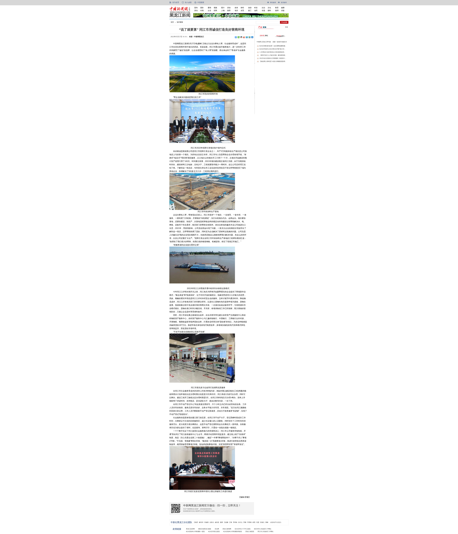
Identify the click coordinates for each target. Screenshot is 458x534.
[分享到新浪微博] (244, 37)
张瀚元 (262, 522)
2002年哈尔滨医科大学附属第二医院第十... (272, 58)
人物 (223, 10)
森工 (250, 10)
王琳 (230, 522)
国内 (196, 8)
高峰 (266, 522)
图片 (223, 8)
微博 (276, 10)
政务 (236, 8)
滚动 (196, 10)
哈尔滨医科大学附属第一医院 (195, 531)
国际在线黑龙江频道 (204, 529)
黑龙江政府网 (190, 529)
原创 (229, 8)
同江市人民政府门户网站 (265, 531)
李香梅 (249, 522)
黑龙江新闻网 (227, 529)
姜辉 (221, 522)
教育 (276, 8)
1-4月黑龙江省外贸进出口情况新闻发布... (272, 52)
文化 (269, 8)
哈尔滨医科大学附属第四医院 (232, 531)
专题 (263, 10)
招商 (215, 10)
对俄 (202, 10)
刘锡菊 (206, 522)
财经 (242, 8)
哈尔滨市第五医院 (214, 531)
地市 (236, 10)
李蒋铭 (235, 522)
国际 (202, 8)
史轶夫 (212, 522)
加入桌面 (188, 2)
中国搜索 (200, 2)
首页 (172, 22)
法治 (263, 8)
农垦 (242, 10)
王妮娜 (226, 522)
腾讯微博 (273, 2)
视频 (215, 8)
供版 (282, 10)
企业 (209, 10)
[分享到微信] (239, 37)
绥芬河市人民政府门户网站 (262, 529)
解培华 (201, 522)
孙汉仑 (240, 522)
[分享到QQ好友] (241, 37)
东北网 (217, 529)
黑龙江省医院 (249, 531)
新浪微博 (284, 2)
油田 (256, 10)
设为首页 (175, 2)
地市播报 (180, 22)
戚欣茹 (217, 522)
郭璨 (244, 522)
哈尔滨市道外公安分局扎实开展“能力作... (272, 49)
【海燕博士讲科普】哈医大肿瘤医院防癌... (272, 61)
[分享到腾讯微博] (247, 37)
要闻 (209, 8)
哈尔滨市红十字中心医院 (242, 529)
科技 (256, 8)
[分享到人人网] (252, 37)
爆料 (269, 10)
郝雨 (253, 522)
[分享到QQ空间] (250, 37)
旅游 (250, 8)
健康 (282, 8)
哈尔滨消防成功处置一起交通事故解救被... (272, 46)
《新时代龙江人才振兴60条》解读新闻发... (272, 55)
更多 (286, 27)
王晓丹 (196, 522)
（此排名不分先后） (275, 522)
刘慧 (257, 522)
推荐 (229, 10)
